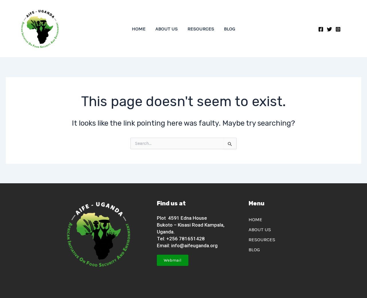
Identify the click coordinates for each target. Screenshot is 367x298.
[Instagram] (338, 29)
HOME (139, 29)
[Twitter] (329, 29)
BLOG (229, 29)
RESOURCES (201, 29)
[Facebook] (320, 29)
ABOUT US (166, 29)
